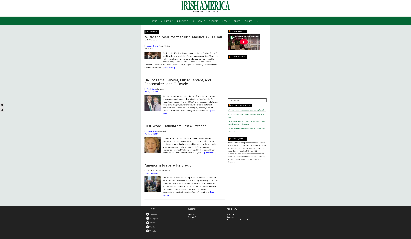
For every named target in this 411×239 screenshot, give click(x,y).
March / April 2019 (151, 92)
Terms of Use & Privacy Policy (239, 220)
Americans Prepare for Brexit (167, 166)
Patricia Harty (152, 131)
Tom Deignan (151, 89)
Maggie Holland (152, 46)
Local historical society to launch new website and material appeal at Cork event (246, 123)
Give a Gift (192, 217)
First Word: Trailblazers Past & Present (175, 126)
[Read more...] (169, 67)
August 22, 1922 (236, 139)
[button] (258, 21)
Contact (230, 217)
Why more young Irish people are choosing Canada (246, 110)
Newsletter (192, 220)
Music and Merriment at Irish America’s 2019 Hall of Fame (183, 39)
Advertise (231, 214)
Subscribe (192, 214)
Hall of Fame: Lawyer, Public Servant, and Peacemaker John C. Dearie (177, 82)
